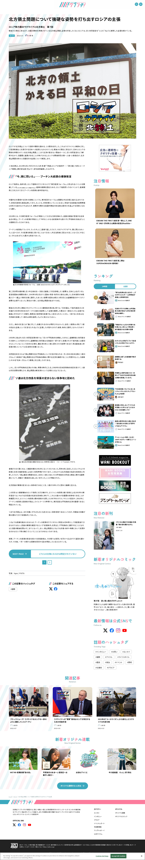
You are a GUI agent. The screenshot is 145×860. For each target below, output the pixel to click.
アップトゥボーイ (99, 830)
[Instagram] (118, 630)
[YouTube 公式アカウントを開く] (29, 824)
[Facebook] (112, 630)
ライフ (12, 36)
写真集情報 (97, 827)
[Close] (141, 856)
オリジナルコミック (121, 816)
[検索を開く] (136, 4)
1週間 (125, 286)
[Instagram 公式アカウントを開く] (24, 824)
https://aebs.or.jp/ (49, 847)
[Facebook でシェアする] (55, 589)
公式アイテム (98, 834)
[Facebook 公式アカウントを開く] (19, 824)
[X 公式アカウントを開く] (14, 824)
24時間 (104, 286)
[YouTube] (124, 630)
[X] (105, 630)
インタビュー (98, 816)
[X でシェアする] (51, 589)
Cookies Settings (102, 856)
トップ (10, 797)
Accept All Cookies (118, 856)
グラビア (96, 820)
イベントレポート (99, 823)
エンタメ (96, 813)
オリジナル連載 (120, 813)
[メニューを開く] (141, 4)
